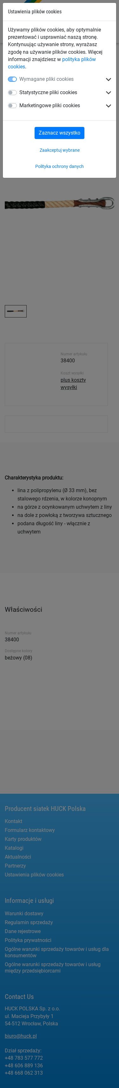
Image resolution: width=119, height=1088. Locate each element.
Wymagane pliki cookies (46, 79)
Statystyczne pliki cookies (48, 92)
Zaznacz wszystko (59, 133)
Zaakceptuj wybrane (60, 150)
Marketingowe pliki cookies (49, 105)
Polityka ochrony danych (59, 166)
